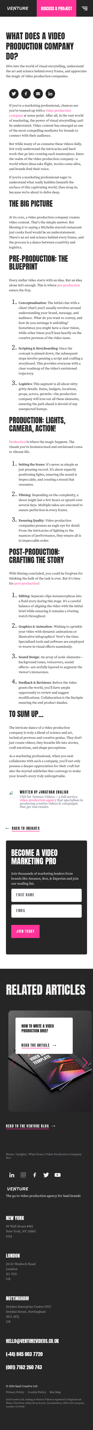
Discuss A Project (56, 8)
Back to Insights (26, 828)
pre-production (68, 285)
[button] (85, 1062)
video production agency (38, 800)
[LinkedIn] (11, 1175)
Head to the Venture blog (27, 1126)
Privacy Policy (15, 1392)
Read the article (35, 1045)
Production (17, 442)
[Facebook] (34, 1175)
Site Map (55, 1392)
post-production (26, 583)
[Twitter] (46, 1175)
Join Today (25, 931)
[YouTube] (57, 1175)
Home (10, 1154)
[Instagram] (23, 1175)
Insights (21, 1154)
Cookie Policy (37, 1392)
